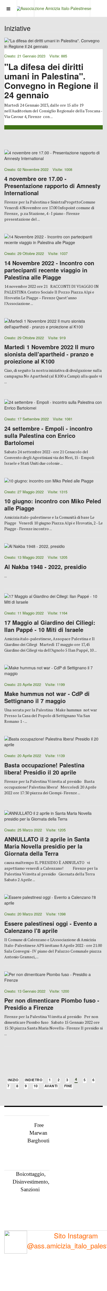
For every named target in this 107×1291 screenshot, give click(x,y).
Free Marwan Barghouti (38, 1132)
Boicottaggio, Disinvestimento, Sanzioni (31, 1181)
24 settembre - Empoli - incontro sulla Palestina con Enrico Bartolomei (48, 435)
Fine (68, 1086)
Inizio (13, 1080)
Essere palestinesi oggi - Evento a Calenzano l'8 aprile (50, 927)
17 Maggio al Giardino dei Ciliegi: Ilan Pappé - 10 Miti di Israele (49, 626)
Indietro (33, 1080)
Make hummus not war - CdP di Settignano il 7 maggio (47, 697)
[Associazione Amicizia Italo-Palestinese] (53, 8)
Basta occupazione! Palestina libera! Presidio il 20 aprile (44, 768)
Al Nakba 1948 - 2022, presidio (45, 566)
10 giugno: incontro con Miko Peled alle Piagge (52, 504)
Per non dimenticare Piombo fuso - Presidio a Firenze (51, 1003)
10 (36, 1086)
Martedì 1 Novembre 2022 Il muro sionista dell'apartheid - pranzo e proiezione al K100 (49, 354)
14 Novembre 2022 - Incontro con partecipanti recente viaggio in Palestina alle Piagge (49, 270)
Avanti (51, 1086)
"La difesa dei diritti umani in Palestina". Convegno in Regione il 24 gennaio (51, 80)
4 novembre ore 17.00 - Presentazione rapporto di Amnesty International (52, 185)
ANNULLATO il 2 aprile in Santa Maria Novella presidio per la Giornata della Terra (47, 846)
